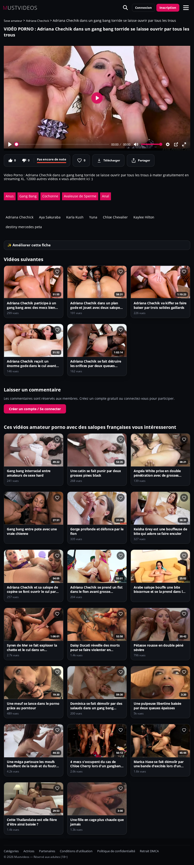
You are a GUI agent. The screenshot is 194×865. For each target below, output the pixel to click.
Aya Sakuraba (50, 217)
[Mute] (136, 144)
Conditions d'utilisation (76, 851)
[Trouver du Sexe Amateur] (125, 7)
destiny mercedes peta (24, 227)
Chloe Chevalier (115, 217)
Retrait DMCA (149, 851)
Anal (105, 196)
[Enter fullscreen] (184, 144)
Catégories (11, 851)
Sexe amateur (13, 21)
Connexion (143, 7)
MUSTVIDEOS (20, 7)
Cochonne (50, 196)
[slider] (62, 144)
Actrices (28, 851)
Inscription (167, 7)
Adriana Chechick (37, 21)
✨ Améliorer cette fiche (29, 245)
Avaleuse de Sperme (80, 196)
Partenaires (47, 851)
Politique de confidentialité (116, 851)
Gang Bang (28, 196)
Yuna (93, 217)
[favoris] (57, 272)
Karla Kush (75, 217)
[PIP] (176, 144)
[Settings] (168, 144)
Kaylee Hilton (143, 217)
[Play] (10, 144)
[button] (186, 7)
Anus (10, 196)
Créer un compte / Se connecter (35, 409)
